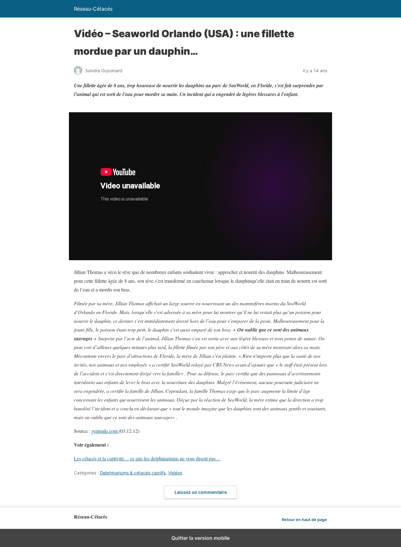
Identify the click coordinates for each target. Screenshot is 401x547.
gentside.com (105, 431)
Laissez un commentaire (200, 492)
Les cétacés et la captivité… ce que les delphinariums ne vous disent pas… (147, 458)
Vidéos (175, 472)
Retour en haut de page (304, 519)
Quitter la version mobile (200, 538)
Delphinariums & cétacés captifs (133, 472)
